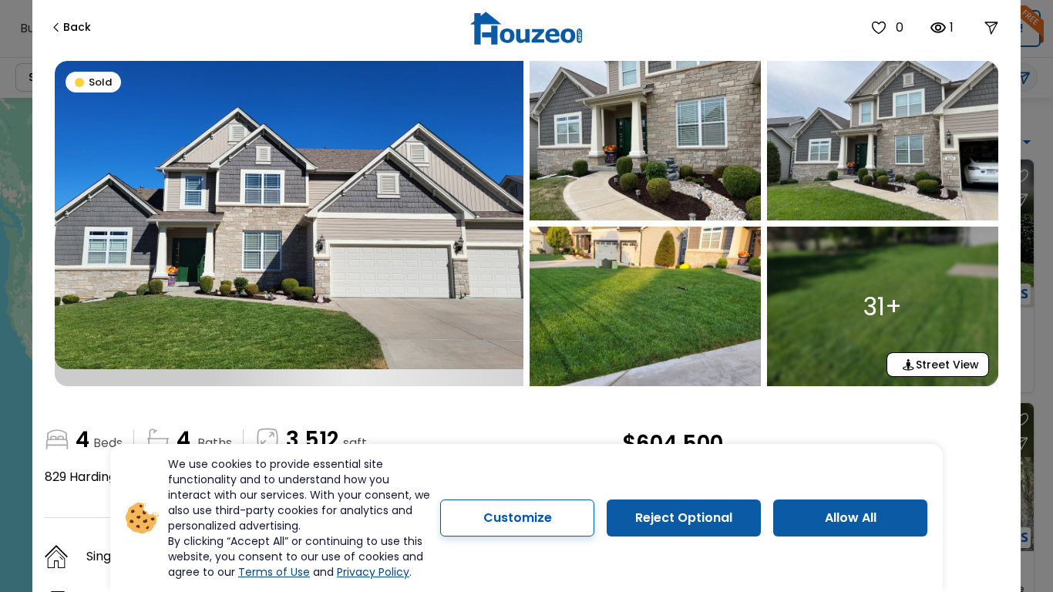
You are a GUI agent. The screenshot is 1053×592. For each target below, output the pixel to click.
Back (77, 27)
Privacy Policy (373, 572)
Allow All (850, 517)
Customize (517, 517)
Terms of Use (274, 572)
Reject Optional (683, 517)
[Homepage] (526, 28)
